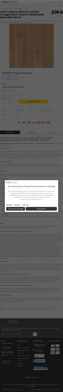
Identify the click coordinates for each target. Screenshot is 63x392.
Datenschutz (9, 204)
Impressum (17, 204)
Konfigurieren (25, 205)
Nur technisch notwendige (15, 209)
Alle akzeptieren (41, 209)
